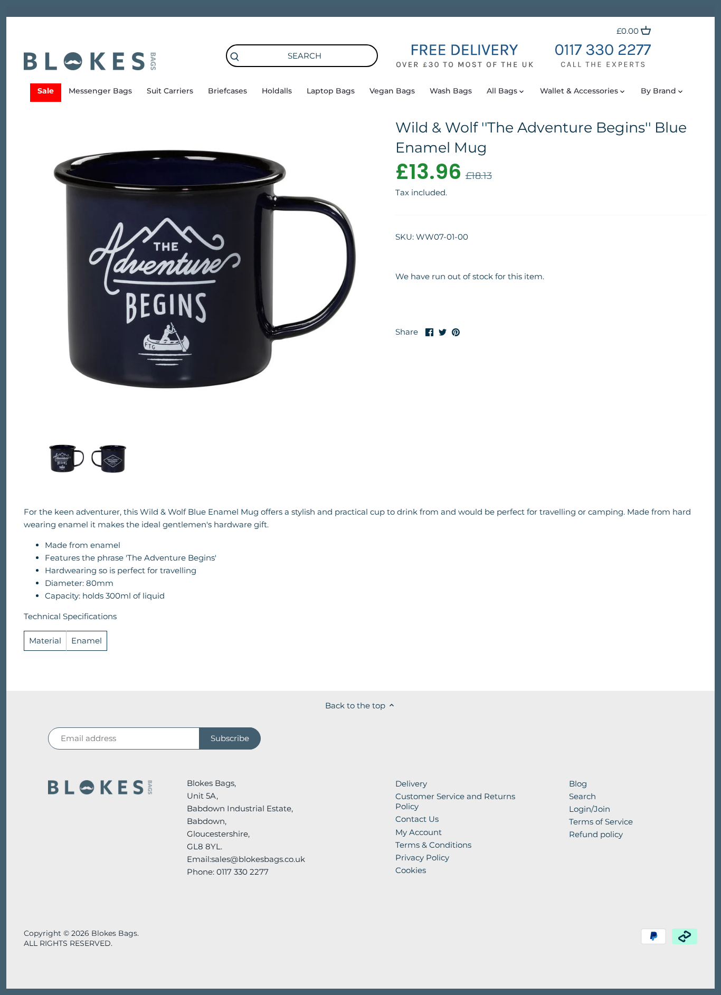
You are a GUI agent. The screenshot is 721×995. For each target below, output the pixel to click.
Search (582, 796)
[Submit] (234, 57)
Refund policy (596, 834)
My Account (418, 832)
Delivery (411, 784)
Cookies (410, 870)
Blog (578, 784)
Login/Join (589, 809)
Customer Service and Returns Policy (455, 801)
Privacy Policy (422, 857)
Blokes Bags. (115, 933)
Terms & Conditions (433, 845)
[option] (66, 458)
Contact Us (417, 819)
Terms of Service (601, 822)
